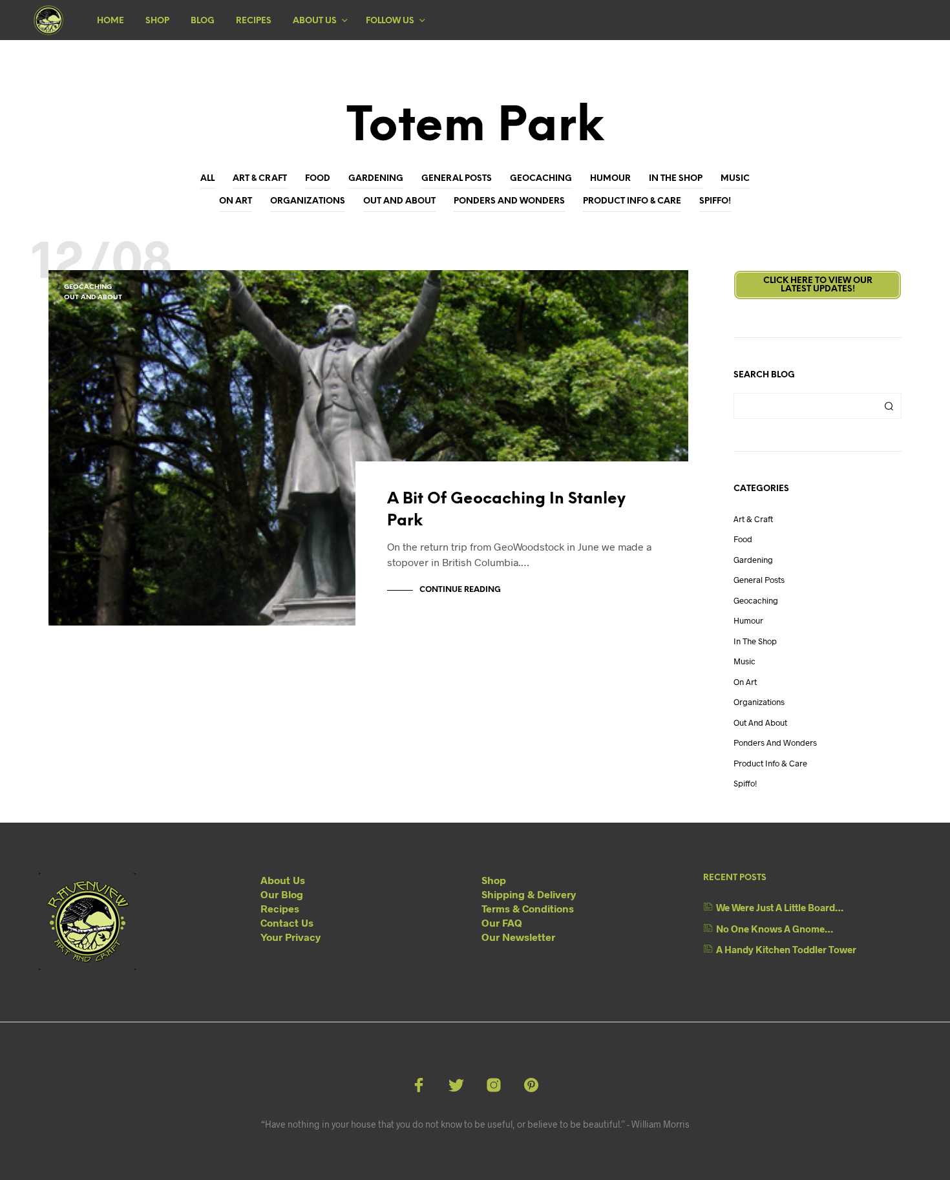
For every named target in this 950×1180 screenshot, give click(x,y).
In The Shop (675, 178)
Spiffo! (715, 201)
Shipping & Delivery (528, 894)
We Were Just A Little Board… (779, 907)
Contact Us (286, 922)
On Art (235, 201)
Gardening (375, 178)
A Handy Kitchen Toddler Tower (786, 949)
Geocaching (541, 178)
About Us (315, 21)
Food (317, 178)
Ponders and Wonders (509, 201)
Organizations (307, 201)
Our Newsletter (518, 937)
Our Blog (281, 894)
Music (735, 178)
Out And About (399, 201)
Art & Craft (260, 178)
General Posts (456, 178)
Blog (203, 21)
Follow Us (390, 21)
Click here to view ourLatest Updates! (817, 285)
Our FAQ (501, 922)
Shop (157, 21)
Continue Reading (460, 589)
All (207, 178)
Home (110, 21)
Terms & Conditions (527, 908)
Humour (610, 178)
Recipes (253, 21)
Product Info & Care (632, 201)
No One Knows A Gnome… (774, 928)
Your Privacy (290, 937)
